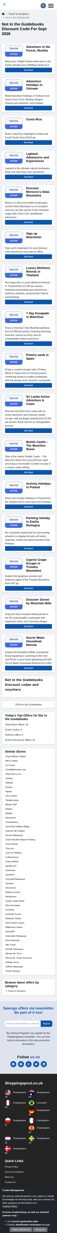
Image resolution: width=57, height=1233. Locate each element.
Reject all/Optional (21, 1229)
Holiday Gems (12, 962)
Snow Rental (11, 844)
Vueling (8, 778)
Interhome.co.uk (13, 774)
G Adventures (12, 857)
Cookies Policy (9, 1206)
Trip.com (9, 848)
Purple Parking (12, 971)
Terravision (10, 888)
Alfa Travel (10, 944)
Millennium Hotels (13, 927)
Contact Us (10, 1182)
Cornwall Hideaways (15, 879)
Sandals (9, 883)
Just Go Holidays (13, 853)
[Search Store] (43, 5)
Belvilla (8, 813)
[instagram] (29, 1064)
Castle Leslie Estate (14, 901)
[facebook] (13, 1064)
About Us (9, 1177)
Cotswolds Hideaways (15, 936)
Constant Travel (13, 914)
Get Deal (28, 70)
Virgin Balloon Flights (15, 756)
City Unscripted (12, 905)
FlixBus (8, 809)
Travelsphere (11, 822)
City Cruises (11, 796)
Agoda (8, 791)
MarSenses (10, 896)
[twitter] (36, 1064)
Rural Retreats (12, 940)
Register (46, 1023)
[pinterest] (21, 1064)
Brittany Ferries (12, 892)
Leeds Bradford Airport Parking (20, 839)
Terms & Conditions (14, 1172)
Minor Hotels (11, 761)
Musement (10, 817)
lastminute (10, 870)
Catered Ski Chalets (15, 831)
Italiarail (9, 782)
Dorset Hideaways (14, 835)
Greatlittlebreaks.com (15, 769)
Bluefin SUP (11, 804)
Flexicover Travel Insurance (18, 958)
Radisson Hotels (13, 918)
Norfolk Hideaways (14, 949)
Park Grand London (14, 923)
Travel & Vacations (18, 14)
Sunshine (9, 874)
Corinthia (9, 909)
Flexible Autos (12, 800)
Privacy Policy (11, 1166)
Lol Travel (10, 765)
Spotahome (11, 866)
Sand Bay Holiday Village (17, 826)
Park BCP (10, 931)
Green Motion (12, 861)
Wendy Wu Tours (13, 953)
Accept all (40, 1229)
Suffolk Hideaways (14, 966)
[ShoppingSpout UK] (15, 4)
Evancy (8, 787)
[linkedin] (44, 1064)
